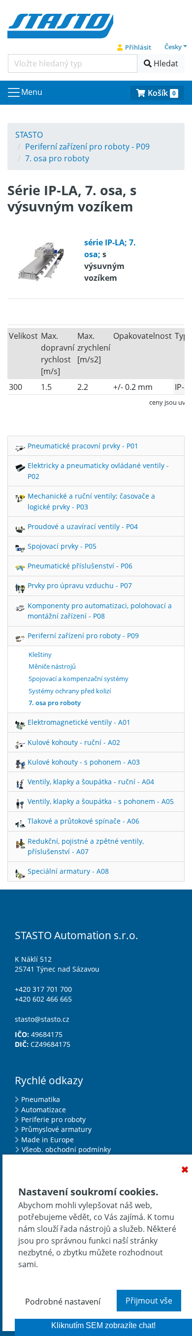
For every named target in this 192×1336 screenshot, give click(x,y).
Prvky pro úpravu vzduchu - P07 (80, 585)
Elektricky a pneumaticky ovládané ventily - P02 (98, 471)
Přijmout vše (149, 1300)
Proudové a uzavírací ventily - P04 (83, 526)
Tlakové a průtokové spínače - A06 (83, 821)
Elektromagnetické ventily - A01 (79, 722)
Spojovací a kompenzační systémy (78, 678)
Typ (181, 335)
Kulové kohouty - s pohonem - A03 (84, 762)
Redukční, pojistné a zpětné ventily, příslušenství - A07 (86, 846)
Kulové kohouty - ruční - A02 (74, 742)
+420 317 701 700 (43, 989)
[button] (176, 47)
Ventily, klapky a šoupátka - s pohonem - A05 (101, 801)
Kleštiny (40, 654)
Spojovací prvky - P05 (62, 546)
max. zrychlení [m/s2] (93, 347)
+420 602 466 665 (43, 999)
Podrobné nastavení (62, 1301)
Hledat (165, 63)
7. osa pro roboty (55, 702)
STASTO (29, 134)
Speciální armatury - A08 (68, 871)
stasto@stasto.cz (42, 1019)
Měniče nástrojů (52, 666)
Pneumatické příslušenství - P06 (80, 565)
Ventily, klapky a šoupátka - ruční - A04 (91, 781)
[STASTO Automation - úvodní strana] (60, 25)
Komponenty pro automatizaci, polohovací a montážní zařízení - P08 (100, 611)
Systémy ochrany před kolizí (70, 690)
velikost (23, 335)
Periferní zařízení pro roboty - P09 (83, 635)
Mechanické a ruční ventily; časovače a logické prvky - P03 (91, 501)
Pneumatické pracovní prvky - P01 (83, 445)
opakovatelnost (142, 335)
